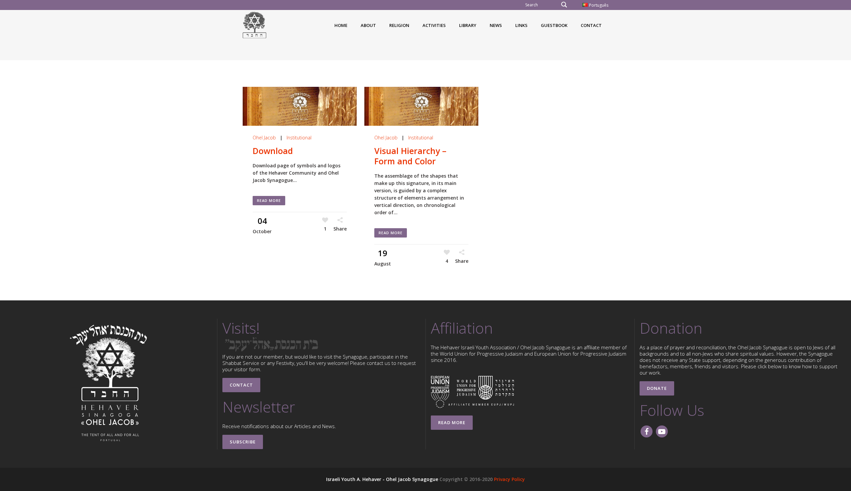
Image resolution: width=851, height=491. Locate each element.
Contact (241, 385)
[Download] (300, 106)
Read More (269, 200)
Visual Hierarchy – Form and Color (410, 156)
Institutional (299, 137)
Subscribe (243, 442)
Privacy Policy (509, 479)
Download (273, 150)
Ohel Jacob (264, 137)
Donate (657, 388)
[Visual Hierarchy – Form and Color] (421, 106)
